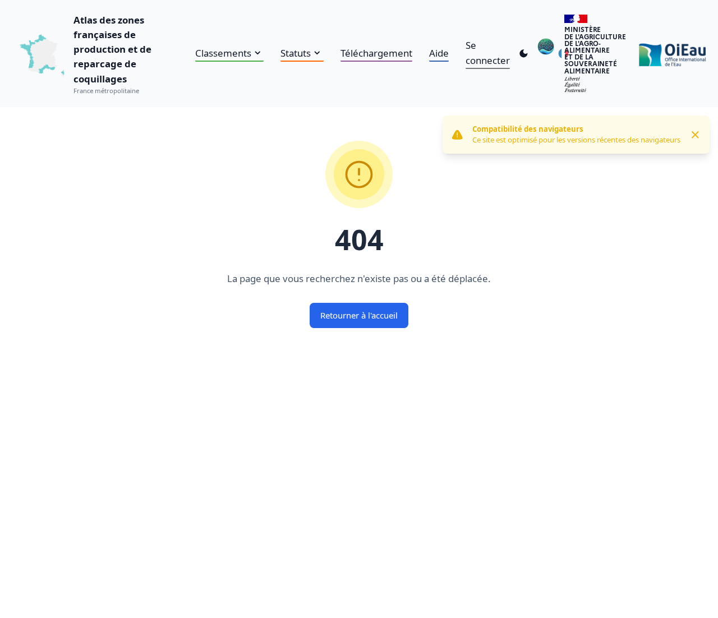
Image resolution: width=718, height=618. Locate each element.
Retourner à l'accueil (359, 315)
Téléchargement (376, 53)
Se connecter (488, 52)
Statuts (295, 53)
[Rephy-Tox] (545, 53)
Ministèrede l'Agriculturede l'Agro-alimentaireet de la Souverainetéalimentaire (594, 50)
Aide (439, 53)
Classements (223, 53)
